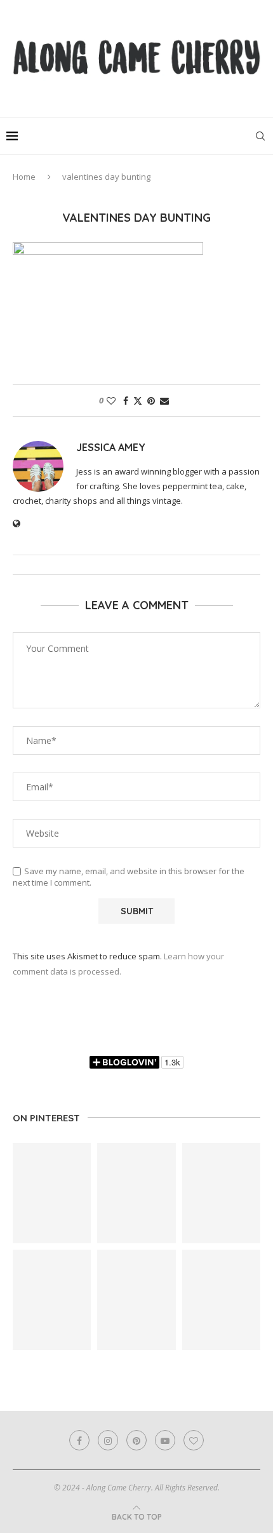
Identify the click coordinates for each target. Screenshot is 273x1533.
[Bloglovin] (193, 1440)
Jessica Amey (110, 447)
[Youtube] (165, 1440)
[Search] (260, 136)
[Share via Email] (164, 401)
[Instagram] (108, 1440)
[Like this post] (111, 401)
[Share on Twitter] (137, 401)
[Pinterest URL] (52, 1193)
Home (24, 176)
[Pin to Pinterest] (151, 401)
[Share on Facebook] (125, 401)
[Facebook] (79, 1440)
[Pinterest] (136, 1440)
